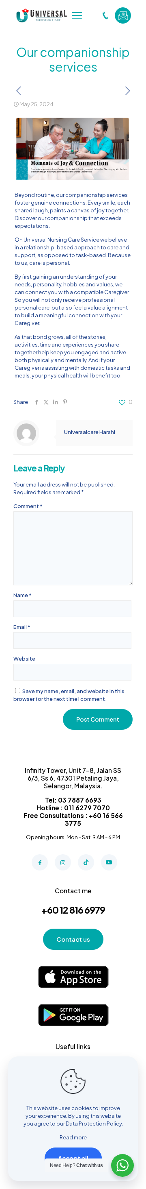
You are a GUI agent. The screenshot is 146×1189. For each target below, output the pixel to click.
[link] (73, 977)
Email (21, 627)
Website (24, 658)
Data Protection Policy (94, 1123)
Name (22, 595)
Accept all (73, 1158)
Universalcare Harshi (89, 432)
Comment (28, 506)
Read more (73, 1137)
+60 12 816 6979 (73, 910)
